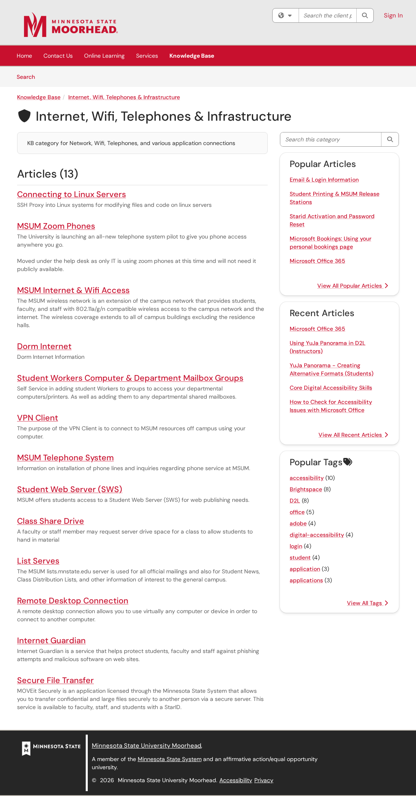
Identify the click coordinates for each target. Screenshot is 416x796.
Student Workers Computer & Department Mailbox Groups (130, 378)
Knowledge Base (191, 55)
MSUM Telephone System (65, 457)
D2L (295, 500)
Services (147, 55)
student (300, 557)
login (296, 546)
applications (306, 580)
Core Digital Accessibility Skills (331, 387)
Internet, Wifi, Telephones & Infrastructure (124, 97)
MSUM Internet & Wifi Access (73, 290)
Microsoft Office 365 (317, 261)
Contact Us (58, 55)
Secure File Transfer (55, 680)
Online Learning (104, 55)
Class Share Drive (50, 521)
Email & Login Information (324, 179)
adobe (298, 523)
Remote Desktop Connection (72, 600)
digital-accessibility (317, 534)
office (297, 512)
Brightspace (306, 489)
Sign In (393, 15)
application (305, 569)
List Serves (38, 560)
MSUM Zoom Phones (56, 226)
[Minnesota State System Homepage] (51, 748)
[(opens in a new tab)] (71, 24)
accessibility (307, 478)
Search (29, 76)
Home (24, 55)
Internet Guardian (51, 640)
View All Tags (365, 603)
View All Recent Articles (351, 434)
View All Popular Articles (350, 285)
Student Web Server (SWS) (69, 489)
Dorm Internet (44, 346)
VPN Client (37, 417)
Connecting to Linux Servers (71, 194)
